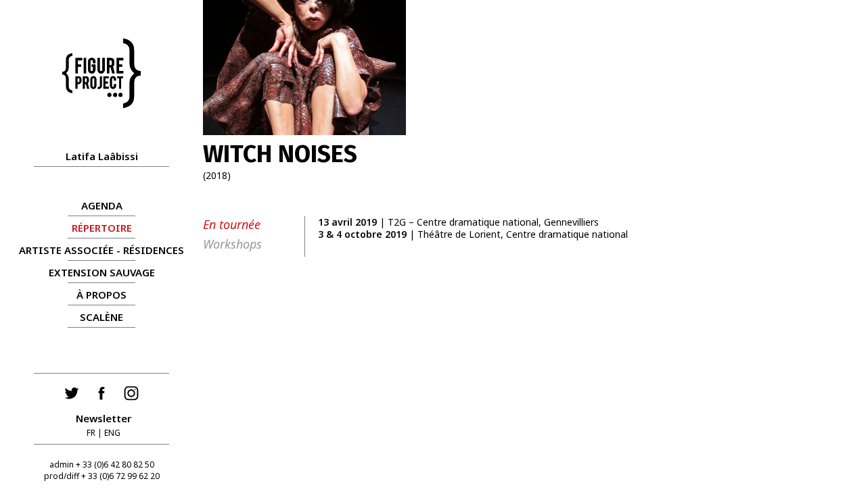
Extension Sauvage (102, 272)
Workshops (232, 244)
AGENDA (101, 205)
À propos (101, 294)
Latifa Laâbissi (102, 156)
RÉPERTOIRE (102, 227)
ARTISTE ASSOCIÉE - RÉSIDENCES (101, 250)
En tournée (231, 224)
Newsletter (103, 418)
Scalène (101, 317)
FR (91, 432)
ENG (112, 432)
